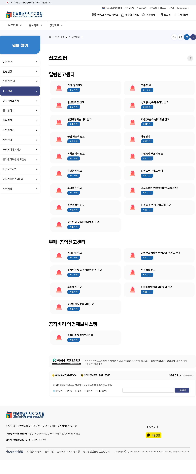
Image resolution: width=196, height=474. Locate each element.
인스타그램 (141, 8)
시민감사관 (8, 130)
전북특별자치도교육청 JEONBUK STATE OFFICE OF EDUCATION (24, 14)
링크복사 (193, 37)
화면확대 (174, 37)
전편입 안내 (9, 81)
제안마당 (7, 140)
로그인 (167, 14)
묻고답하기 (8, 110)
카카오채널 (129, 8)
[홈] (50, 37)
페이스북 (153, 8)
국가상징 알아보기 (114, 8)
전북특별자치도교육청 (98, 414)
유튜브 (171, 8)
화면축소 (180, 37)
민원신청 (7, 71)
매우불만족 (102, 391)
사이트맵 (184, 14)
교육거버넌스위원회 (13, 179)
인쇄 (187, 37)
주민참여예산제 (11, 149)
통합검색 (150, 14)
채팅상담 (155, 435)
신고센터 (7, 91)
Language (182, 8)
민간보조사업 (10, 169)
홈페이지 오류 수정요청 (68, 451)
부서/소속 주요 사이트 (108, 14)
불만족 (89, 391)
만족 (70, 391)
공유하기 (190, 58)
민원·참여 (60, 37)
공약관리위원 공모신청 (14, 159)
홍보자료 (34, 25)
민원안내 (7, 61)
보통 (79, 391)
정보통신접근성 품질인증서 (96, 451)
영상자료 (54, 25)
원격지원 (49, 451)
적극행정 (7, 188)
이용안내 (151, 427)
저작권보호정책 (34, 451)
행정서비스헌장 (11, 100)
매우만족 (59, 391)
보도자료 (13, 25)
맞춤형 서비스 (132, 14)
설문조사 (7, 120)
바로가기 (74, 90)
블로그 (163, 8)
